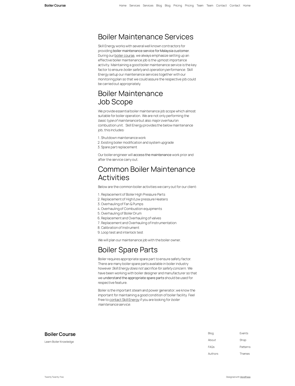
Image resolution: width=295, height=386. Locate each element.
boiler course (124, 55)
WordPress (245, 376)
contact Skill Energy (124, 299)
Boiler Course (55, 5)
